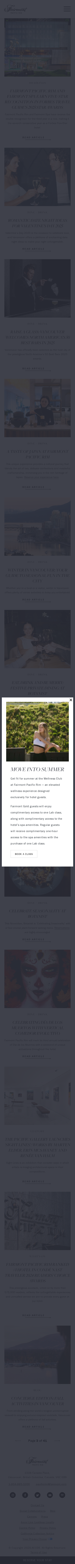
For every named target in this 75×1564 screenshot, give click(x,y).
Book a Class (24, 854)
